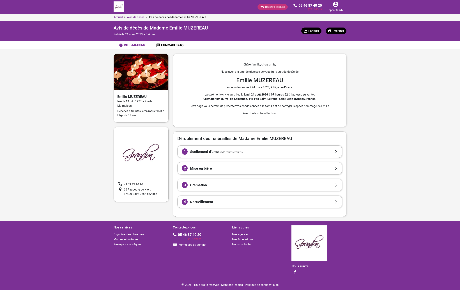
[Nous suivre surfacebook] (295, 272)
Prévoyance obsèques (127, 244)
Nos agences (240, 234)
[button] (259, 151)
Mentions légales (232, 285)
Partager (313, 31)
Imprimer (338, 31)
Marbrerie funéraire (126, 239)
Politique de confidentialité (262, 285)
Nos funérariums (242, 239)
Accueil (118, 17)
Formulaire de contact (192, 244)
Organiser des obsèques (129, 234)
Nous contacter (241, 244)
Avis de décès (135, 17)
